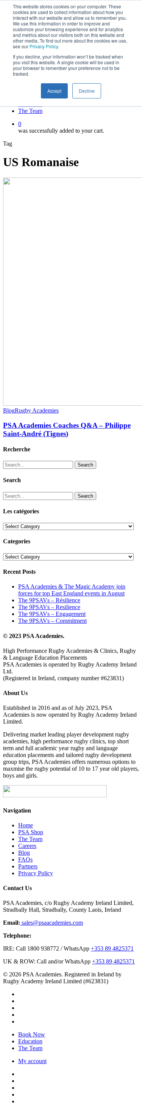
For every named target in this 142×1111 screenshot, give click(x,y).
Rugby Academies (37, 410)
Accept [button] (54, 90)
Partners (27, 866)
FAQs (25, 859)
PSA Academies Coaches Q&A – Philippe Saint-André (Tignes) (67, 429)
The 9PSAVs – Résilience (49, 600)
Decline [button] (87, 90)
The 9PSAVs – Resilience (49, 607)
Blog (9, 410)
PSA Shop (30, 832)
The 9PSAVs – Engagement (52, 614)
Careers (27, 846)
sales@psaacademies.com (51, 922)
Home (25, 825)
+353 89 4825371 (112, 948)
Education (30, 1041)
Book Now (31, 1034)
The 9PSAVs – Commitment (52, 620)
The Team (30, 839)
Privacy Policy (44, 46)
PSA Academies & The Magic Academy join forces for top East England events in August (71, 590)
